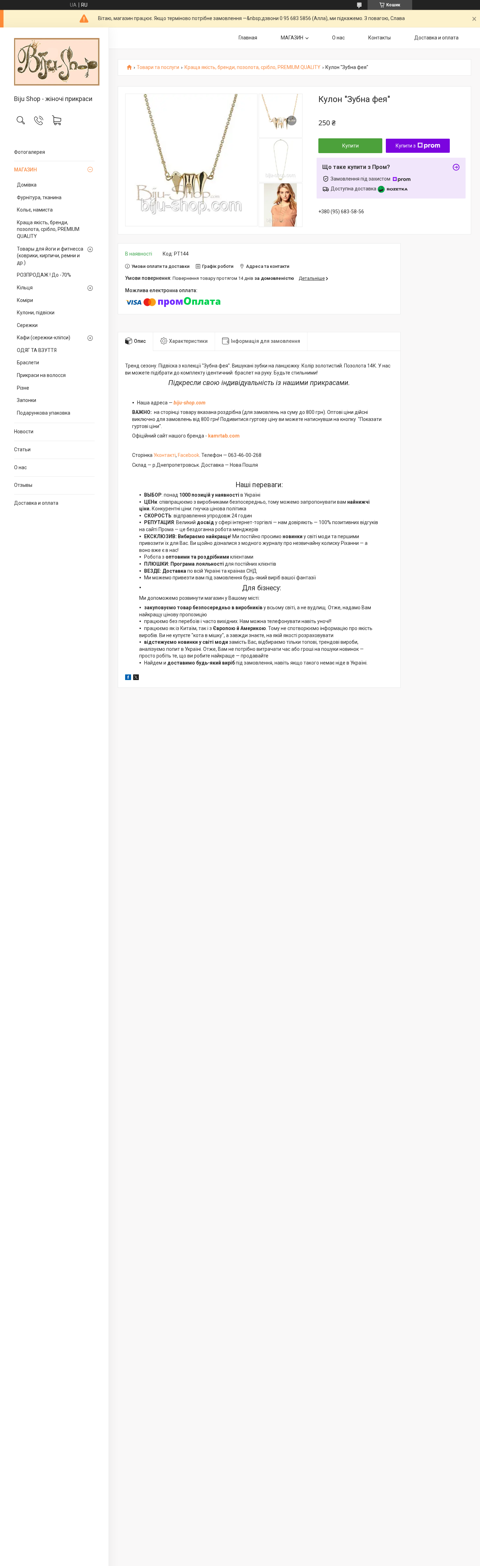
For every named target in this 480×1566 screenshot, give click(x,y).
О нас (20, 467)
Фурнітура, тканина (39, 197)
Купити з (406, 146)
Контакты (379, 37)
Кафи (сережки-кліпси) (43, 337)
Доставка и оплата (36, 503)
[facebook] (128, 678)
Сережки (27, 325)
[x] (136, 678)
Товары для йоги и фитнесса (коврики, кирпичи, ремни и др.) (50, 255)
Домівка (27, 185)
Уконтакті (165, 455)
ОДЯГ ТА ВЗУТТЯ (37, 350)
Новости (23, 431)
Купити (350, 146)
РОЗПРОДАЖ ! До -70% (44, 275)
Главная (248, 37)
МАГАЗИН (25, 169)
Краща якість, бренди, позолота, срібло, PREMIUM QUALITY (48, 229)
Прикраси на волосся (41, 375)
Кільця (25, 287)
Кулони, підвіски (35, 312)
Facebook (188, 455)
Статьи (22, 449)
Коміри (25, 300)
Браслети (28, 362)
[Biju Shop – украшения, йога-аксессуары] (54, 62)
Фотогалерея (29, 152)
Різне (23, 388)
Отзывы (23, 485)
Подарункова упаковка (43, 413)
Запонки (26, 400)
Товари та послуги (158, 67)
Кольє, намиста (35, 210)
